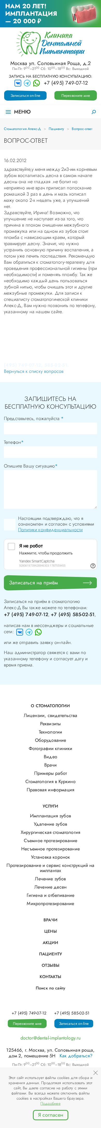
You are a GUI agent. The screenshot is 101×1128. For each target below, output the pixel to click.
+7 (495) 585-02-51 (73, 614)
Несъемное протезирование (50, 848)
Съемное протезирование (50, 840)
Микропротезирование (50, 903)
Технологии (50, 732)
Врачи (50, 765)
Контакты (50, 977)
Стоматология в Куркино (50, 781)
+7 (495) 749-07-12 (66, 83)
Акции (51, 943)
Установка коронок (50, 857)
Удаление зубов (50, 824)
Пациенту (56, 128)
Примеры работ (50, 773)
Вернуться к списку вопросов (33, 371)
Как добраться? (76, 1055)
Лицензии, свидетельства (50, 715)
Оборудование (50, 740)
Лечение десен (50, 887)
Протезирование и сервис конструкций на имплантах (50, 868)
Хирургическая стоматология (50, 832)
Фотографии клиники (51, 748)
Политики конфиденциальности (50, 529)
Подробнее (50, 1103)
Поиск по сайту (50, 988)
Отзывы (50, 965)
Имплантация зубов (50, 815)
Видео (50, 756)
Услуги (51, 806)
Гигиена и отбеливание (50, 895)
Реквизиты (50, 723)
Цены (50, 931)
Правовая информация (50, 789)
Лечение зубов (50, 878)
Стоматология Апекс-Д (22, 128)
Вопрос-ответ (82, 128)
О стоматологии (50, 706)
